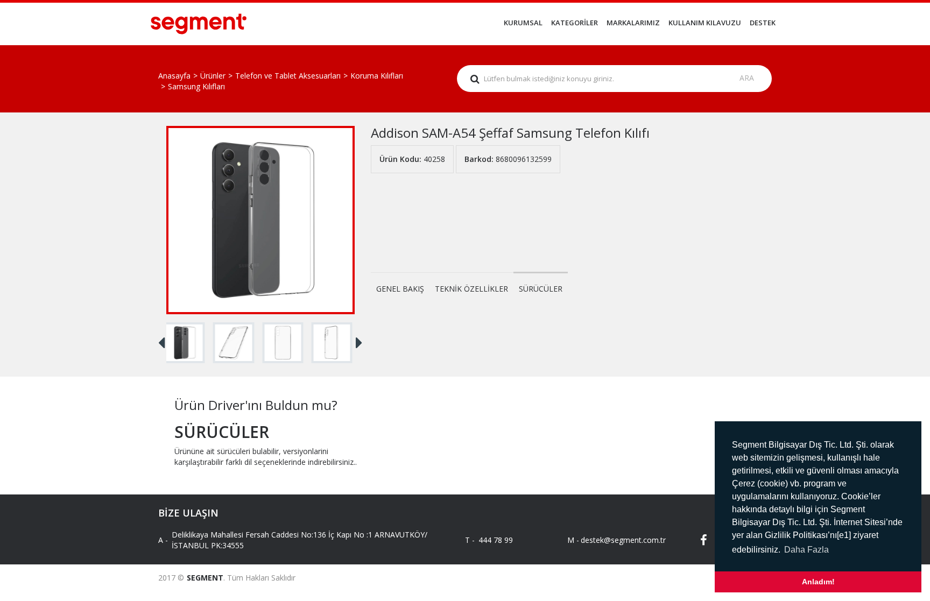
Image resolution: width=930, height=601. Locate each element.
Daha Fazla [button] (806, 549)
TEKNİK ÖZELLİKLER (471, 289)
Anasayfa (174, 75)
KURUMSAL (523, 22)
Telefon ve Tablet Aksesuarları (288, 75)
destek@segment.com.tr (614, 540)
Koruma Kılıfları (376, 75)
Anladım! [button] (818, 581)
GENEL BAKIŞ (400, 289)
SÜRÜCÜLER (540, 289)
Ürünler (213, 75)
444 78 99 (495, 540)
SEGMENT (205, 577)
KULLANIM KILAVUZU (704, 22)
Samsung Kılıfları (196, 86)
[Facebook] (696, 540)
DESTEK (763, 22)
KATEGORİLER (574, 22)
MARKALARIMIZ (633, 22)
